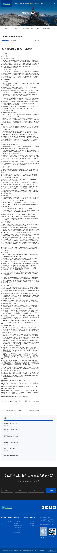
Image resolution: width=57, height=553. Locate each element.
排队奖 (20, 401)
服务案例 (27, 3)
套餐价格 (3, 523)
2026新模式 (25, 401)
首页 (40, 28)
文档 (34, 401)
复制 (30, 401)
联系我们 (37, 3)
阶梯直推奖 (9, 401)
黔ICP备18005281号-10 (28, 550)
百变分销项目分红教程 (34, 410)
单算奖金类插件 (5, 28)
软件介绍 (22, 3)
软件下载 (32, 525)
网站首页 (17, 3)
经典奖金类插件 (17, 532)
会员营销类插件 (17, 530)
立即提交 (50, 490)
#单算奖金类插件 (5, 40)
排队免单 (16, 401)
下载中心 (42, 3)
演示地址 (3, 525)
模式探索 (16, 28)
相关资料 (32, 523)
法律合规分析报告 (28, 28)
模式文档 (32, 521)
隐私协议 (42, 550)
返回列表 (20, 410)
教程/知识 (32, 3)
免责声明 (36, 550)
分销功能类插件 (17, 527)
